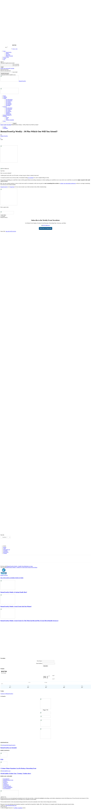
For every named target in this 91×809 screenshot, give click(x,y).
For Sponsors (8, 104)
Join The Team (6, 57)
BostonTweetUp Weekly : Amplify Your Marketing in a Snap (20, 566)
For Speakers (8, 103)
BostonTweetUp (4, 186)
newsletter (5, 550)
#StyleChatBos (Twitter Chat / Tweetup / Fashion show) (16, 773)
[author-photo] (4, 574)
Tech (7, 118)
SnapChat (12, 186)
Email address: (39, 663)
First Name (39, 661)
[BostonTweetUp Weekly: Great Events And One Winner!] (8, 603)
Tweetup (5, 553)
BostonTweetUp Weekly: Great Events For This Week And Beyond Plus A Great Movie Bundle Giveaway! (29, 620)
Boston (4, 547)
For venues (8, 110)
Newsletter (8, 105)
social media (5, 552)
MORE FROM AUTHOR (17, 577)
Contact (4, 58)
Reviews (5, 116)
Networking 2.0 (6, 549)
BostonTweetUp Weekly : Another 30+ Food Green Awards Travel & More (21, 567)
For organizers (9, 109)
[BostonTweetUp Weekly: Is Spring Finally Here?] (8, 589)
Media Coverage (9, 55)
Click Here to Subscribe (45, 228)
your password (16, 65)
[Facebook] (3, 141)
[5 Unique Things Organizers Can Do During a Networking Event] (4, 765)
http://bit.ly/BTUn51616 (11, 231)
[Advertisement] (25, 85)
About (4, 51)
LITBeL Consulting (18, 807)
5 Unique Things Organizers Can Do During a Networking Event (18, 768)
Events (7, 117)
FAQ (4, 59)
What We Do (8, 52)
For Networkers (9, 99)
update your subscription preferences (68, 183)
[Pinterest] (12, 141)
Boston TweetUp (4, 136)
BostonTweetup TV (7, 115)
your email (15, 72)
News (4, 121)
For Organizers (9, 100)
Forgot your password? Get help (7, 68)
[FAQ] (4, 756)
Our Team (8, 54)
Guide (4, 548)
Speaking (8, 112)
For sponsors (8, 111)
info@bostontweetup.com (11, 805)
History (7, 53)
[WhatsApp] (17, 141)
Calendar (5, 97)
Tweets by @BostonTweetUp (7, 693)
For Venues (8, 101)
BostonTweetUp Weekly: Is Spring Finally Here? (14, 592)
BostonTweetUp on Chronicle (9, 747)
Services (5, 106)
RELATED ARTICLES (6, 577)
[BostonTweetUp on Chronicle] (8, 745)
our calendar (30, 177)
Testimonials (8, 113)
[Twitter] (7, 141)
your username (16, 64)
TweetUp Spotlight (10, 119)
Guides (4, 98)
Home (4, 95)
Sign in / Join (14, 48)
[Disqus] (45, 639)
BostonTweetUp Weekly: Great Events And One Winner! (16, 606)
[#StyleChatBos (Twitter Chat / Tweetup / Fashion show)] (5, 770)
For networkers (9, 107)
